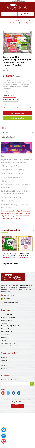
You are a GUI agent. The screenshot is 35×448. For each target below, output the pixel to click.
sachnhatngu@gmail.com (11, 302)
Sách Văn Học (5, 334)
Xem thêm (33, 230)
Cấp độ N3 (4, 363)
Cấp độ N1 (4, 357)
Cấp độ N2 (4, 360)
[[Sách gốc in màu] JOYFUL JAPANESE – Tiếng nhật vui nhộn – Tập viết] (25, 243)
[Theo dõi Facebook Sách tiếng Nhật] (13, 393)
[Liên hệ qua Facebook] (3, 429)
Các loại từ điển (5, 323)
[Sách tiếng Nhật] (13, 276)
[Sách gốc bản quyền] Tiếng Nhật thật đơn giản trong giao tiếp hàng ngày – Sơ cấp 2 (9, 254)
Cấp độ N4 (4, 366)
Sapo (21, 402)
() (27, 14)
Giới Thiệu (4, 337)
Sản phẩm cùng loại (10, 230)
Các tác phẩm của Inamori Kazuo (10, 346)
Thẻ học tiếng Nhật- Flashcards (10, 326)
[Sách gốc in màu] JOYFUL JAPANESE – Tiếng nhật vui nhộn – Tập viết (25, 254)
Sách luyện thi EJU (6, 328)
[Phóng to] (30, 52)
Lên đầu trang (17, 406)
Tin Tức (3, 340)
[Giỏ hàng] (21, 14)
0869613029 (7, 299)
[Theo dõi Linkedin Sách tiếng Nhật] (18, 393)
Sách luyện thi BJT (6, 331)
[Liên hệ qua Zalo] (3, 436)
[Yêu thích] (30, 33)
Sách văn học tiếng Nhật (8, 343)
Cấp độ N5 (4, 368)
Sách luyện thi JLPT (7, 314)
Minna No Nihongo (6, 320)
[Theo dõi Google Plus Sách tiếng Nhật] (2, 393)
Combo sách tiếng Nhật (8, 317)
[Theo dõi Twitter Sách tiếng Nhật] (8, 393)
